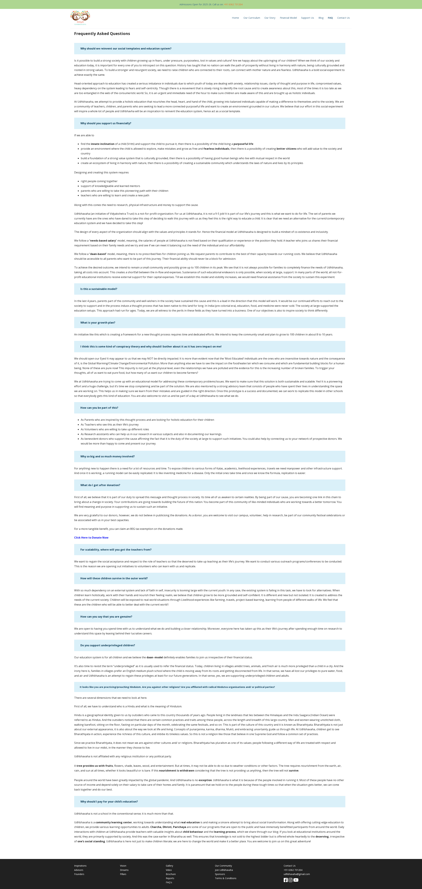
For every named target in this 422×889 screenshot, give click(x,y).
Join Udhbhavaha (224, 870)
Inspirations (80, 865)
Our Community (223, 865)
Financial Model (288, 17)
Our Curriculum (251, 17)
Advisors (78, 870)
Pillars (123, 874)
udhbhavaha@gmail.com (297, 874)
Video (169, 870)
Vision (123, 865)
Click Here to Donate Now (91, 537)
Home (235, 17)
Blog (321, 17)
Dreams (124, 870)
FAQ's (169, 882)
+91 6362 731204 (233, 4)
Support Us (307, 17)
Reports (170, 878)
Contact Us (343, 17)
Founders (79, 874)
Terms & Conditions (225, 878)
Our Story (269, 17)
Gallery (169, 865)
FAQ (330, 17)
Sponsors (220, 874)
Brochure (171, 874)
